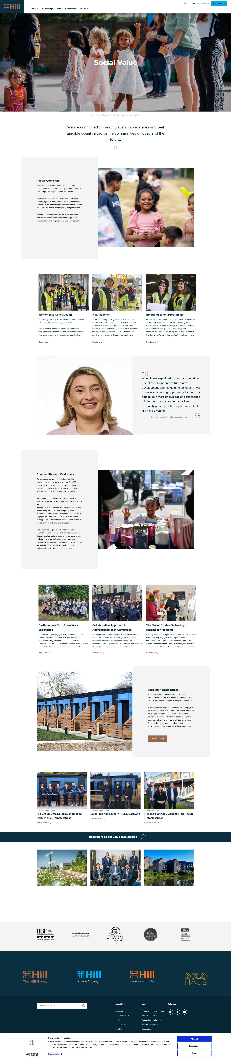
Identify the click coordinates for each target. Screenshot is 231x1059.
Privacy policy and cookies (153, 1011)
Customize (193, 1046)
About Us (34, 8)
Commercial (70, 8)
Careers (195, 3)
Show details (53, 1054)
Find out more (156, 738)
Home (92, 115)
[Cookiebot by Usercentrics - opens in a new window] (31, 1054)
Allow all (194, 1039)
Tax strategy (147, 1029)
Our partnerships (122, 1015)
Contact (205, 3)
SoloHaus (84, 8)
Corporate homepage (103, 115)
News (185, 3)
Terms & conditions (150, 1015)
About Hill (116, 115)
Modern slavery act (150, 1024)
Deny (194, 1053)
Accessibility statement (151, 1020)
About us (119, 1011)
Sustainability (126, 115)
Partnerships (47, 8)
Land (59, 8)
